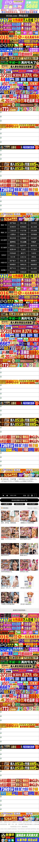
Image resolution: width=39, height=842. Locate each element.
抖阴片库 (4, 262)
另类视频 (34, 234)
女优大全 (23, 257)
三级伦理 (13, 230)
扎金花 (23, 249)
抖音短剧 (13, 253)
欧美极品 (23, 227)
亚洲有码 (13, 227)
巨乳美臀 (34, 230)
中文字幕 (23, 230)
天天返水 (34, 249)
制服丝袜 (23, 234)
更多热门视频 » (33, 508)
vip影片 (6, 504)
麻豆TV (23, 253)
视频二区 (4, 232)
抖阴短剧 (23, 272)
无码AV (3, 255)
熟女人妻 (23, 261)
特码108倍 (19, 504)
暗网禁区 (13, 264)
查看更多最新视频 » (19, 610)
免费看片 (4, 270)
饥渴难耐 (23, 238)
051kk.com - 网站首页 (17, 15)
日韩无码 (34, 272)
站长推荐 (4, 240)
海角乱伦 (23, 264)
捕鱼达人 (13, 245)
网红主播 (23, 223)
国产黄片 (13, 261)
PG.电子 (32, 504)
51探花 (33, 253)
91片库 (13, 257)
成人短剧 (34, 268)
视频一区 (4, 225)
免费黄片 (34, 261)
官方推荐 (4, 247)
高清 (24, 495)
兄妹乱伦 (23, 268)
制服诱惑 (34, 264)
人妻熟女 (13, 234)
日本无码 (34, 223)
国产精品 (13, 223)
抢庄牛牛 (23, 245)
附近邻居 (13, 238)
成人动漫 (34, 227)
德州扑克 (34, 245)
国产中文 (13, 268)
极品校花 (13, 272)
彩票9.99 (13, 249)
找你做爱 (34, 238)
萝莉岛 (34, 257)
